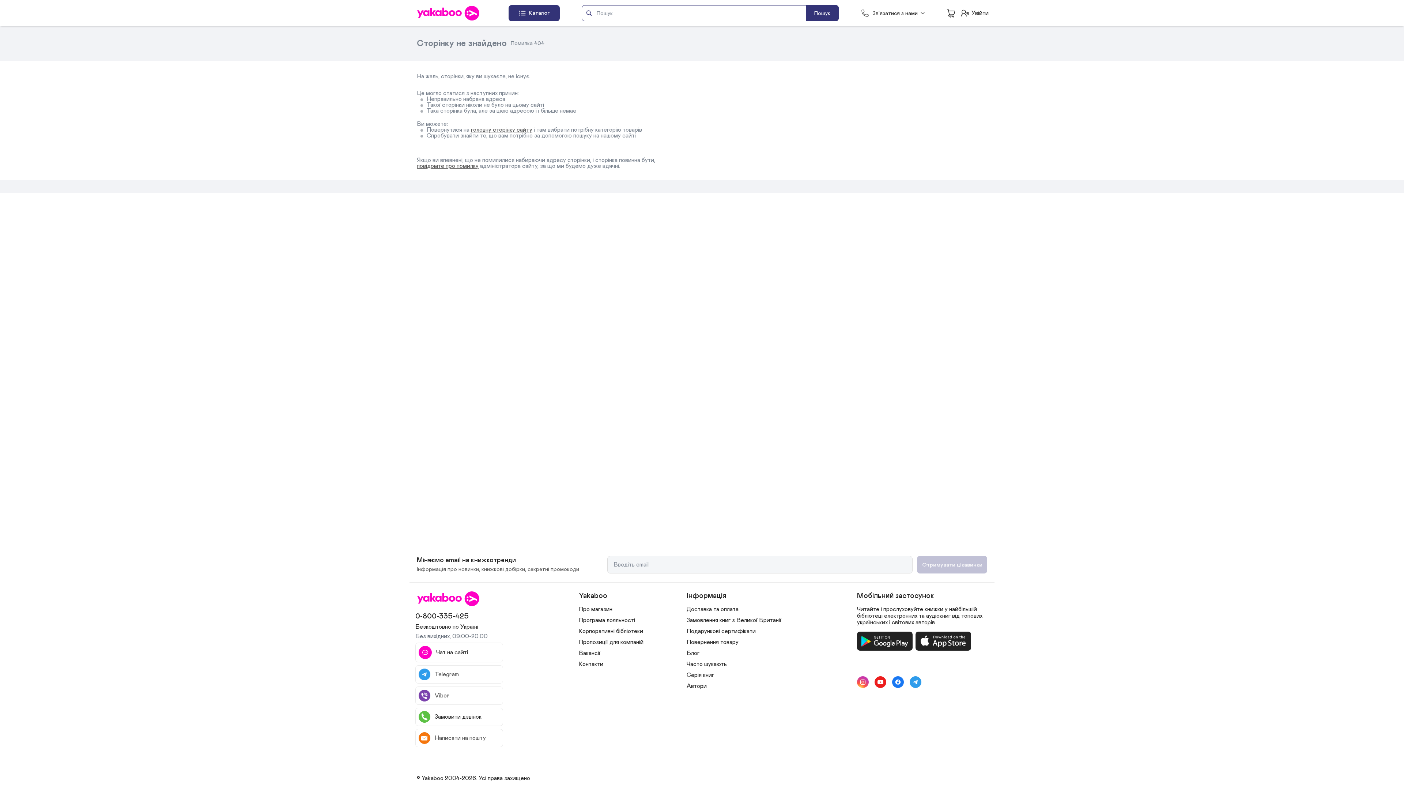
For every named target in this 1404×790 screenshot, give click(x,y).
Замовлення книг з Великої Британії (734, 620)
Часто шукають (707, 664)
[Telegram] (915, 682)
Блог (693, 653)
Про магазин (595, 609)
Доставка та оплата (713, 609)
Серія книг (700, 675)
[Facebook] (898, 682)
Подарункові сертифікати (721, 631)
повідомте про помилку (448, 166)
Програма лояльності (607, 620)
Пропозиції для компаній (611, 642)
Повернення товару (713, 642)
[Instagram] (863, 682)
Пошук (822, 13)
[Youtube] (880, 682)
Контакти (591, 664)
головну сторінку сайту (501, 130)
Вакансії (589, 653)
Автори (697, 686)
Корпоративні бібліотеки (611, 631)
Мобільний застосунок (895, 595)
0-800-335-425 (442, 616)
